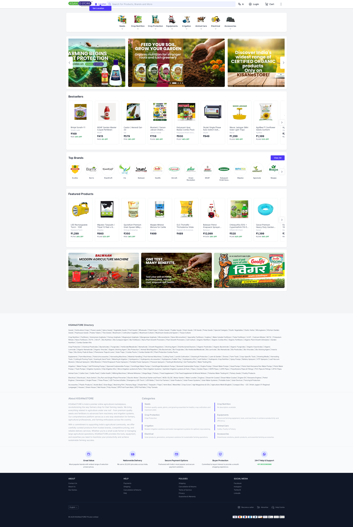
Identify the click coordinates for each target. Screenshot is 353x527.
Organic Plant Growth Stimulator (256, 340)
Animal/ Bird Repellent (149, 349)
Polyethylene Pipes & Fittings (242, 369)
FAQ (125, 493)
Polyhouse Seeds (81, 333)
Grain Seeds (187, 330)
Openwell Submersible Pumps (117, 366)
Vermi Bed (167, 385)
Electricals (81, 378)
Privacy (182, 493)
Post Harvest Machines (152, 357)
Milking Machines (119, 373)
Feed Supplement (167, 373)
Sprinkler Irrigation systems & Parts (176, 369)
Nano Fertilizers (81, 340)
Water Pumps (82, 366)
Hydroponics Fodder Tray (171, 359)
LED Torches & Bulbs (117, 380)
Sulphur (208, 337)
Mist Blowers (96, 362)
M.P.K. (269, 337)
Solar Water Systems (209, 380)
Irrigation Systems (94, 369)
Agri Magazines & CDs (201, 385)
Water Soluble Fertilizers (222, 337)
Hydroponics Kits (189, 359)
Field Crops (152, 330)
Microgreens (261, 330)
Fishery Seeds (235, 373)
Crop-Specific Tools (248, 357)
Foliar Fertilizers (239, 337)
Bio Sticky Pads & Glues (83, 352)
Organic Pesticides (204, 347)
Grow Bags (108, 385)
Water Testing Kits (204, 362)
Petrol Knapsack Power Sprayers (115, 362)
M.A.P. (97, 340)
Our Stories (72, 490)
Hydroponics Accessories (150, 359)
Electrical (72, 378)
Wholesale (143, 330)
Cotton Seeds (164, 330)
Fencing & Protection (252, 380)
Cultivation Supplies (130, 333)
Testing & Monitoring (174, 362)
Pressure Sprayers (157, 362)
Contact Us (72, 483)
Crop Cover (186, 385)
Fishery (156, 373)
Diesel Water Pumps (220, 366)
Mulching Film (119, 385)
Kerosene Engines (254, 378)
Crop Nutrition (73, 337)
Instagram (237, 487)
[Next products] (282, 122)
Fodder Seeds (176, 330)
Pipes (193, 369)
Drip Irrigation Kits (109, 369)
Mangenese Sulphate (148, 337)
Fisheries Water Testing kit (218, 373)
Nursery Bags (131, 385)
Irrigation (71, 366)
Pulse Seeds (208, 330)
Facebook (238, 483)
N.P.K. (91, 340)
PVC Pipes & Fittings (263, 369)
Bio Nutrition (107, 340)
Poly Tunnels (152, 387)
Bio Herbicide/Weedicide (195, 349)
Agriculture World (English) (221, 385)
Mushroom (117, 333)
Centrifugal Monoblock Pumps (163, 366)
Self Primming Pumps (97, 366)
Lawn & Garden (215, 357)
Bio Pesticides (236, 349)
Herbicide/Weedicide (129, 347)
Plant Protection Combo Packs (166, 352)
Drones (225, 357)
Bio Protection (133, 349)
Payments (127, 483)
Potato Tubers (95, 333)
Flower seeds (96, 330)
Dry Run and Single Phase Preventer (112, 378)
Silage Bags (146, 373)
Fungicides (115, 347)
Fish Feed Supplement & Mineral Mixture (190, 373)
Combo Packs (131, 352)
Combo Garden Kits (84, 342)
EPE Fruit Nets (140, 387)
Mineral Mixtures (134, 373)
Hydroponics (134, 359)
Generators (80, 380)
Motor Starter (179, 378)
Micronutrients (163, 337)
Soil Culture (190, 340)
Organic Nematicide (85, 349)
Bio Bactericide (165, 349)
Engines (201, 378)
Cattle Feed (94, 373)
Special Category (221, 330)
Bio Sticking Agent (263, 349)
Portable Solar (224, 380)
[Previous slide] (69, 63)
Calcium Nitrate (259, 337)
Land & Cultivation (182, 357)
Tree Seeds (106, 333)
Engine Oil (242, 378)
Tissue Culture (185, 333)
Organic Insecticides (255, 347)
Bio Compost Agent (120, 340)
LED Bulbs (150, 380)
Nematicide (143, 347)
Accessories (73, 385)
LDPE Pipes (224, 369)
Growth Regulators (156, 347)
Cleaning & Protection (199, 357)
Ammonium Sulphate (98, 337)
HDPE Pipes (213, 369)
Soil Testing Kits (190, 362)
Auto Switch (91, 378)
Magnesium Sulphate (130, 337)
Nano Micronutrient (178, 337)
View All (277, 158)
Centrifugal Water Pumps (140, 366)
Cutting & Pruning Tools (83, 359)
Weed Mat (176, 385)
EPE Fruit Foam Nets (125, 387)
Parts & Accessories (101, 357)
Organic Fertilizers (236, 340)
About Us (71, 487)
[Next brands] (282, 172)
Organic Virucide (100, 349)
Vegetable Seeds (120, 330)
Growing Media (263, 357)
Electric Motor (133, 378)
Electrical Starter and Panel (150, 378)
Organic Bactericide (221, 347)
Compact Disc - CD (240, 385)
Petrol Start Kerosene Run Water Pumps (257, 366)
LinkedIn (237, 493)
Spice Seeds (107, 330)
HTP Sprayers (262, 359)
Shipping (127, 487)
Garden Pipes (202, 369)
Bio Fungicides (178, 349)
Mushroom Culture (147, 333)
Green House (91, 387)
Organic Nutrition (203, 340)
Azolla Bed (98, 385)
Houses (81, 387)
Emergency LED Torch (135, 380)
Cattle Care (83, 373)
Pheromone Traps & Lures (104, 352)
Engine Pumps (206, 366)
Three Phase (103, 380)
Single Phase (91, 380)
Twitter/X (237, 490)
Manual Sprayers (82, 362)
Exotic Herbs (249, 330)
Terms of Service (185, 490)
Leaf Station (202, 359)
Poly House (111, 387)
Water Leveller (191, 378)
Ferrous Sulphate (114, 337)
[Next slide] (283, 63)
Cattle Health (106, 373)
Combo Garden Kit (146, 352)
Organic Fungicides (237, 347)
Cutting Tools (168, 357)
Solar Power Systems (192, 380)
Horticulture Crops (82, 330)
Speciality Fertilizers (195, 337)
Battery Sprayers (248, 359)
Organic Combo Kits (219, 340)
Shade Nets (142, 385)
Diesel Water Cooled (228, 378)
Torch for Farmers (162, 380)
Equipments (72, 357)
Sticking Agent (170, 347)
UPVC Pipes (277, 369)
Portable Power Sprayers (139, 362)
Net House (101, 387)
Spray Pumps (235, 359)
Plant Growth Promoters (175, 340)
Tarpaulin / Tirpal (155, 385)
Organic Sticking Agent (117, 349)
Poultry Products (248, 373)
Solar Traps (120, 352)
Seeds (70, 330)
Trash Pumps (80, 369)
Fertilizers (84, 337)
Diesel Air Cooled (212, 378)
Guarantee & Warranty (187, 496)
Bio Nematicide (224, 349)
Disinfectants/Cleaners (187, 347)
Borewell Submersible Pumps (188, 366)
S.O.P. (249, 337)
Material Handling (135, 357)
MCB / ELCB (167, 378)
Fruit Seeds (132, 330)
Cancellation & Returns (132, 490)
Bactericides (104, 347)
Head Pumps (235, 366)
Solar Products (176, 380)
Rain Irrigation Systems (152, 369)
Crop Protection (74, 347)
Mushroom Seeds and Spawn (166, 333)
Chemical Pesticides (90, 347)
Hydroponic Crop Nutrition (219, 359)
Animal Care (73, 373)
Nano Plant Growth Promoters (153, 340)
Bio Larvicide (211, 349)
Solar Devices (237, 380)
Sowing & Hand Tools (102, 359)
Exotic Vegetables (236, 330)
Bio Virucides (249, 349)
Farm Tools (234, 357)
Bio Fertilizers (135, 340)
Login (256, 4)
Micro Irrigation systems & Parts (130, 369)
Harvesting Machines (118, 357)
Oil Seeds (197, 330)
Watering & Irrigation (119, 359)
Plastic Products (85, 385)
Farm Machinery (85, 357)
